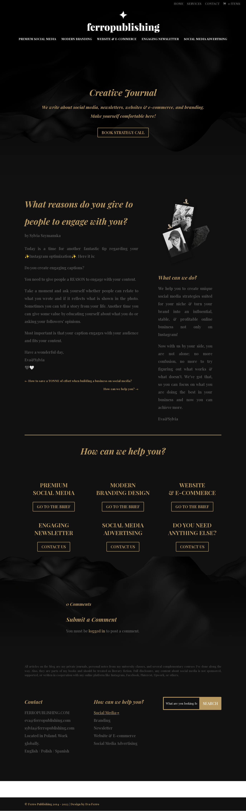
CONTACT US (54, 546)
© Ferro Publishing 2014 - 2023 (46, 804)
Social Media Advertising (205, 39)
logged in (97, 630)
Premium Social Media (37, 39)
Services (194, 4)
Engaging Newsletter (160, 39)
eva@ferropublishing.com (48, 720)
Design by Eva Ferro (85, 804)
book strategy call (123, 132)
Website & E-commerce (116, 39)
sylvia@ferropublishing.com (49, 727)
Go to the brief (54, 506)
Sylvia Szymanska (45, 235)
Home (178, 4)
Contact (212, 4)
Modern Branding (76, 39)
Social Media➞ (106, 712)
